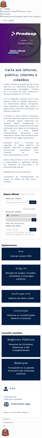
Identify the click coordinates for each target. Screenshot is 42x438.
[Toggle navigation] (7, 27)
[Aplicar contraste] (5, 14)
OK (34, 220)
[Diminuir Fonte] (24, 11)
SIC (32, 40)
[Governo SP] (9, 4)
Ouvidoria (24, 40)
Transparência (8, 422)
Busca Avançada (29, 209)
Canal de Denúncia (24, 44)
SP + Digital (5, 9)
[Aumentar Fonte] (8, 11)
